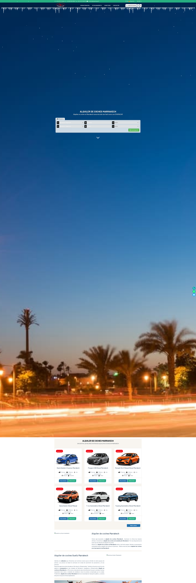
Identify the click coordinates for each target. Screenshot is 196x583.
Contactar (116, 5)
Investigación (134, 130)
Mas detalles (63, 480)
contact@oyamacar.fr (93, 1)
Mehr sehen (133, 525)
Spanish (132, 1)
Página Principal (85, 5)
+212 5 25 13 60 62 (81, 1)
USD (139, 1)
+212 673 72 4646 (60, 1)
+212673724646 (131, 5)
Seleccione (72, 480)
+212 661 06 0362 (71, 1)
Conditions (107, 5)
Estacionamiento (97, 5)
